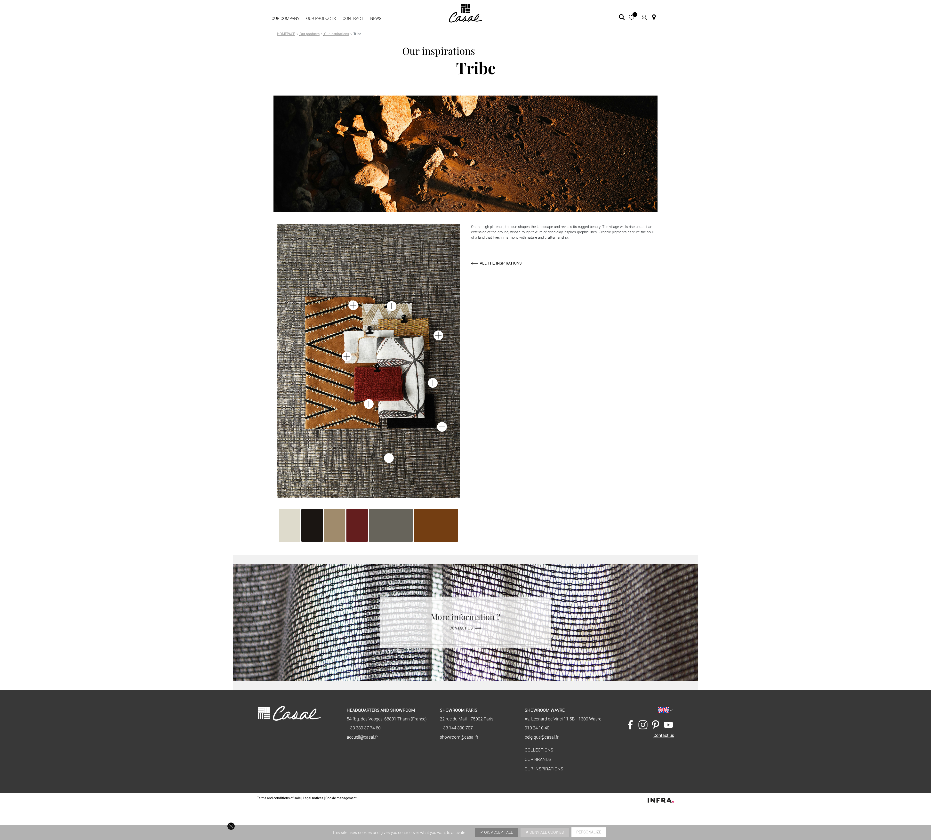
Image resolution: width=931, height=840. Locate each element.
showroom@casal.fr (459, 737)
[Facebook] (630, 724)
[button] (631, 17)
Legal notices (313, 798)
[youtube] (668, 724)
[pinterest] (655, 724)
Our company (285, 18)
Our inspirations (336, 34)
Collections (539, 749)
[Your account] (644, 17)
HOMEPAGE (286, 34)
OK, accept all (498, 832)
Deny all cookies (546, 832)
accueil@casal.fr (362, 737)
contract (353, 18)
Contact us (461, 628)
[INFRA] (660, 799)
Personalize (588, 832)
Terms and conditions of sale (279, 798)
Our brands (538, 759)
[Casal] (465, 12)
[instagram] (643, 724)
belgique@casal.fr (542, 737)
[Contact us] (654, 17)
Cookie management (341, 798)
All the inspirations (501, 263)
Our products (321, 18)
